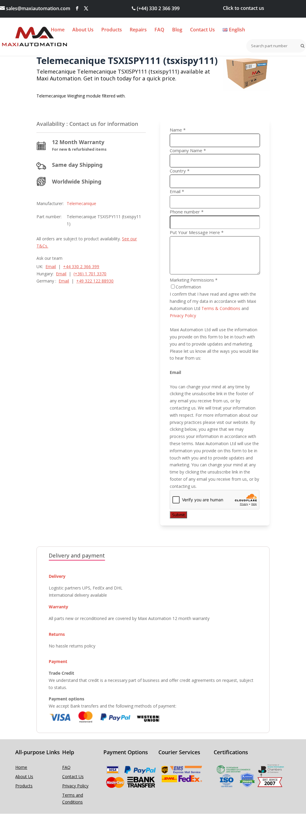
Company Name (188, 150)
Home (58, 30)
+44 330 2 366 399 (81, 266)
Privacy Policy (183, 315)
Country (179, 171)
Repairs (138, 30)
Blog (177, 30)
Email (50, 266)
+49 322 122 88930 (95, 281)
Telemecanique (81, 203)
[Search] (301, 46)
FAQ (159, 30)
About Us (83, 30)
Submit (178, 514)
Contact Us (202, 30)
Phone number (187, 212)
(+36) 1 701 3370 (90, 274)
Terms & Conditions (220, 308)
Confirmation (188, 287)
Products (111, 30)
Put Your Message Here (197, 232)
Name (178, 130)
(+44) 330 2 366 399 (158, 8)
